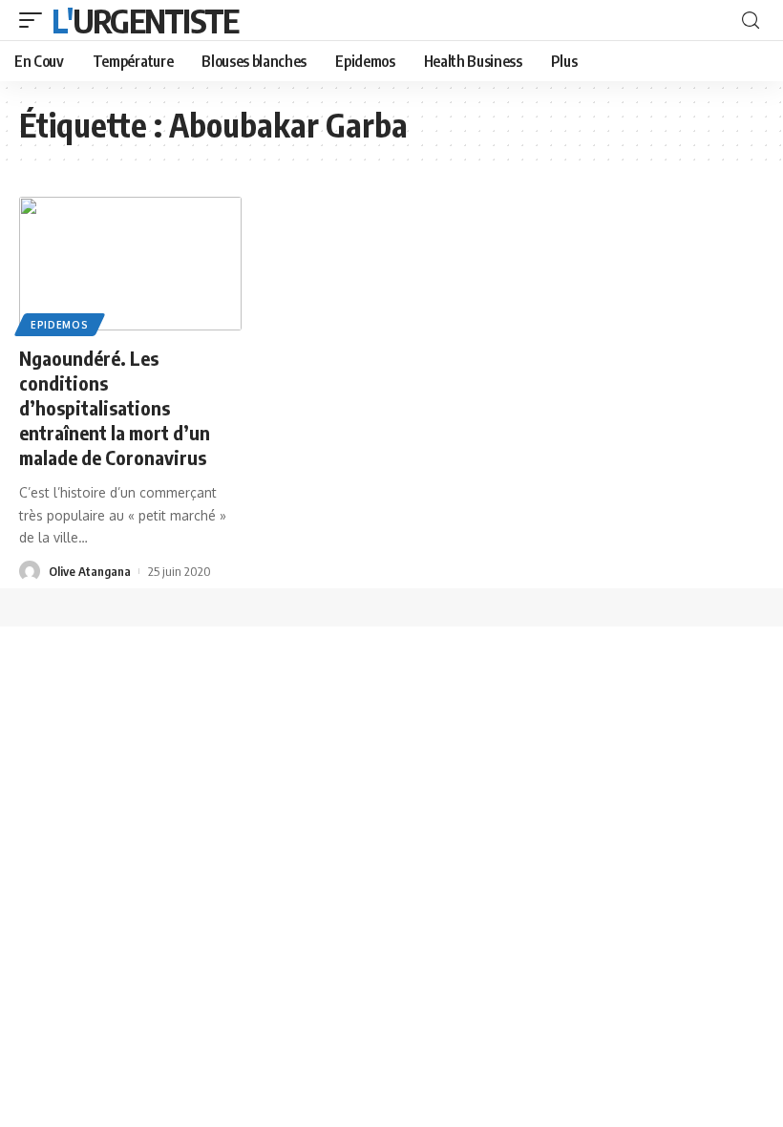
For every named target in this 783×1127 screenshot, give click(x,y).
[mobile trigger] (35, 20)
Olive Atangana (90, 571)
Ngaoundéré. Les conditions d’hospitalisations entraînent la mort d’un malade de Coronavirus (114, 407)
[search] (750, 20)
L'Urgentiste (145, 20)
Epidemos (60, 324)
